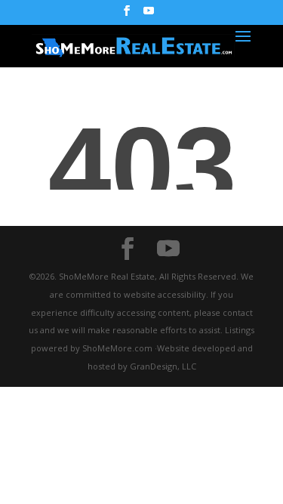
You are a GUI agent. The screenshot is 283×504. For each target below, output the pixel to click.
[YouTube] (148, 15)
